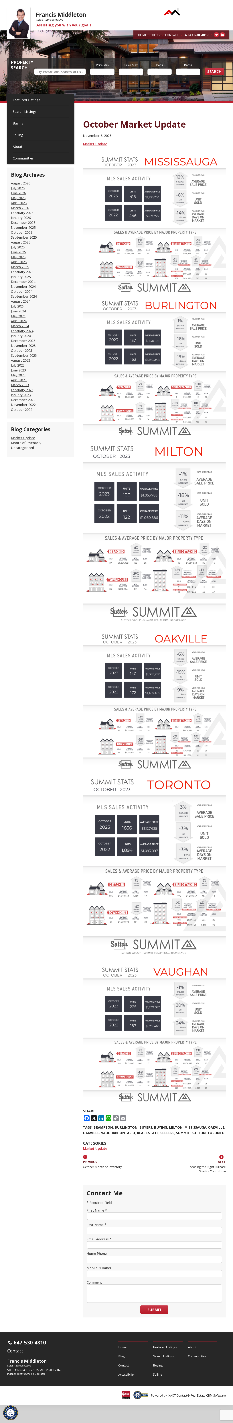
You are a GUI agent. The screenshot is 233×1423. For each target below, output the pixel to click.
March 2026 (20, 208)
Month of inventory (26, 443)
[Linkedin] (222, 34)
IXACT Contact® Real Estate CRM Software (197, 1395)
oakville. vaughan (100, 1133)
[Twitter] (216, 34)
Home (142, 35)
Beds (159, 65)
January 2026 (21, 217)
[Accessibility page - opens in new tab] (142, 1397)
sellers (167, 1133)
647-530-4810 (198, 35)
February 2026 (22, 213)
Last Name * (96, 1225)
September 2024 (24, 296)
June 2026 (18, 193)
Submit (154, 1309)
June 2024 (18, 311)
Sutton (199, 1133)
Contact (172, 35)
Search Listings (25, 111)
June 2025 (18, 252)
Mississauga (195, 1127)
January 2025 (21, 277)
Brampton (103, 1127)
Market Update (23, 438)
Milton (176, 1127)
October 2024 (21, 291)
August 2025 (20, 242)
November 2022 (23, 404)
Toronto (216, 1133)
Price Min (102, 65)
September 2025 (24, 237)
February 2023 (22, 390)
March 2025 (20, 267)
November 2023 (23, 345)
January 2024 (21, 336)
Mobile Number (99, 1268)
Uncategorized (22, 447)
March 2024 (20, 326)
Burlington (126, 1127)
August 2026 (20, 183)
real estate (148, 1133)
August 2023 (20, 360)
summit (183, 1133)
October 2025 (21, 232)
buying (160, 1127)
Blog (156, 35)
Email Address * (99, 1239)
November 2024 (23, 286)
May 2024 (18, 316)
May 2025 (18, 257)
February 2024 (22, 331)
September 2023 (24, 355)
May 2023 (18, 375)
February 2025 (22, 272)
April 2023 (19, 380)
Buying (18, 123)
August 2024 (20, 301)
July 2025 (18, 247)
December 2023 (23, 340)
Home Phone (97, 1253)
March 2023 (20, 385)
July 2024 (18, 306)
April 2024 (19, 321)
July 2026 (18, 188)
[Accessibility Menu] (10, 1413)
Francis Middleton (61, 14)
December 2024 (23, 281)
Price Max (131, 65)
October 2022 (21, 409)
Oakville (216, 1127)
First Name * (97, 1210)
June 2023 (18, 370)
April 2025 (19, 262)
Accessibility (126, 1375)
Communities (23, 158)
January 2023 (21, 395)
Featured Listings (26, 100)
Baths (188, 65)
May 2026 (18, 198)
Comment (94, 1282)
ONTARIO (127, 1133)
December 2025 (23, 222)
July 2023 (18, 365)
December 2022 (23, 400)
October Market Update (134, 124)
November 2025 (23, 227)
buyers (145, 1127)
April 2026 (19, 203)
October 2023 (21, 350)
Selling (18, 135)
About (17, 146)
